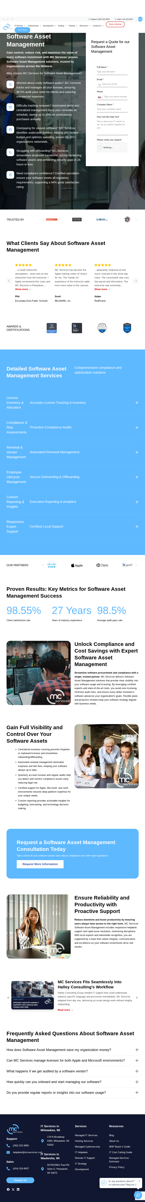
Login (140, 19)
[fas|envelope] (9, 1152)
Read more (65, 1009)
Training (72, 26)
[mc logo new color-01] (7, 23)
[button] (136, 219)
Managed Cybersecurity (87, 1146)
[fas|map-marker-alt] (44, 1141)
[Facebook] (8, 1189)
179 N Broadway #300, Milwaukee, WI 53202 (58, 1141)
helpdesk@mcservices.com (27, 1152)
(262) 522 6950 (21, 1145)
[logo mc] (21, 1129)
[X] (13, 1189)
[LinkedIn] (18, 1189)
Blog (111, 1135)
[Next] (136, 281)
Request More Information (40, 864)
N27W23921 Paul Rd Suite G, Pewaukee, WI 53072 (58, 1169)
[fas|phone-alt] (9, 1145)
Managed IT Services (86, 1135)
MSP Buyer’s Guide (119, 1146)
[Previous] (9, 281)
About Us (114, 1141)
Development (48, 26)
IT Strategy (81, 1163)
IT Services (19, 26)
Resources (84, 26)
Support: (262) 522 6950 (100, 19)
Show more (23, 289)
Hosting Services (84, 1141)
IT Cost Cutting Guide (120, 1152)
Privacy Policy (116, 1167)
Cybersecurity (33, 26)
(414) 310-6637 (21, 1168)
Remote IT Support (85, 1158)
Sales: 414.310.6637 (125, 19)
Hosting (61, 26)
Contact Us (97, 26)
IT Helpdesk (81, 1152)
